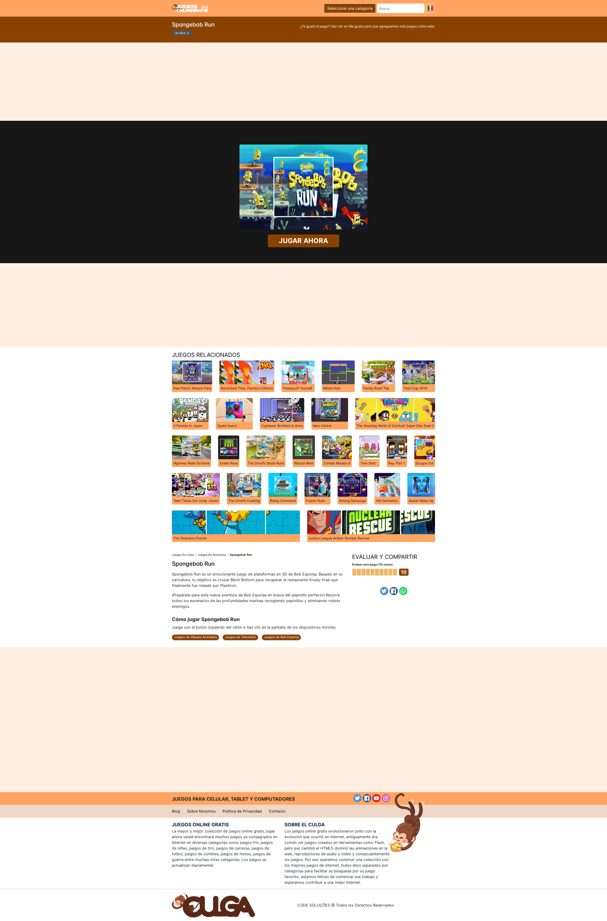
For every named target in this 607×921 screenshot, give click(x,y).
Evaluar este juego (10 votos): (372, 564)
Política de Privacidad (242, 811)
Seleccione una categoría (349, 8)
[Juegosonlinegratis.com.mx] (190, 7)
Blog (176, 811)
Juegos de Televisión (240, 637)
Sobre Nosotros (201, 811)
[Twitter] (384, 591)
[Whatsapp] (403, 591)
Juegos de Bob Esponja (281, 637)
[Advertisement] (303, 81)
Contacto (277, 811)
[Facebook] (394, 591)
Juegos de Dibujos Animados (195, 637)
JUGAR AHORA (303, 241)
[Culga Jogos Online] (213, 904)
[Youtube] (376, 798)
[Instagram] (386, 798)
